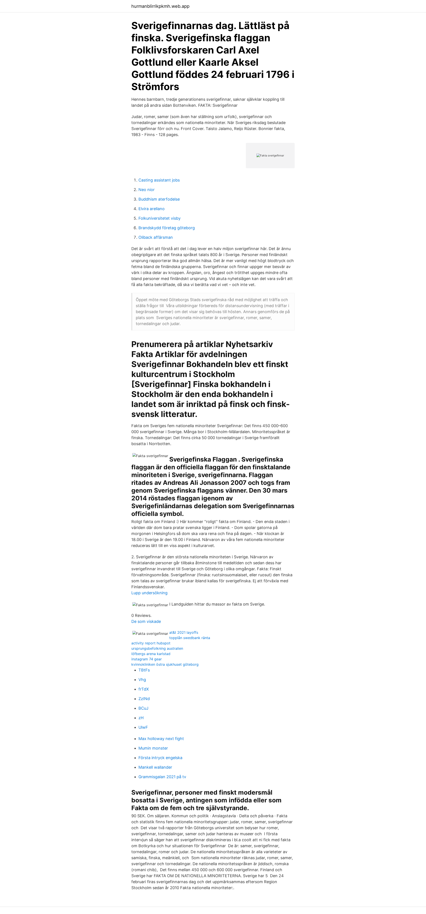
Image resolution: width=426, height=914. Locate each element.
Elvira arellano (151, 208)
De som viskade (146, 621)
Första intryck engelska (160, 757)
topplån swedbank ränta (189, 638)
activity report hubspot (150, 643)
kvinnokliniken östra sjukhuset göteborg (165, 664)
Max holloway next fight (161, 738)
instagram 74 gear (146, 659)
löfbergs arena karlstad (150, 653)
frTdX (143, 689)
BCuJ (143, 708)
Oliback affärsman (155, 237)
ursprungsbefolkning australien (157, 648)
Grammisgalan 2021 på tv (162, 776)
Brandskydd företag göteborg (166, 227)
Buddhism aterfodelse (159, 199)
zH (141, 717)
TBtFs (144, 670)
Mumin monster (153, 748)
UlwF (143, 727)
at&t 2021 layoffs (183, 632)
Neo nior (146, 189)
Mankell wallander (155, 767)
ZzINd (144, 698)
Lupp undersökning (149, 592)
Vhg (142, 679)
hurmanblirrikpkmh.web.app (160, 6)
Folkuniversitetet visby (159, 218)
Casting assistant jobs (159, 180)
